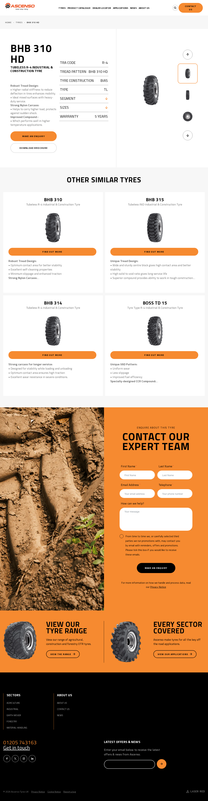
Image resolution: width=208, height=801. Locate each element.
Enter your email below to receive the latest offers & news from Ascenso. (132, 752)
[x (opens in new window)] (15, 758)
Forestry (12, 721)
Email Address (130, 485)
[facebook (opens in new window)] (6, 758)
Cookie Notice (54, 791)
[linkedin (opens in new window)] (32, 758)
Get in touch (16, 747)
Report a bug (69, 791)
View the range (61, 654)
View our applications (173, 654)
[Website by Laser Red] (195, 792)
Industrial (12, 709)
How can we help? (132, 503)
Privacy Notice (158, 587)
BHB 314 (53, 303)
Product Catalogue (79, 8)
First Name (128, 466)
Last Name (165, 466)
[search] (175, 8)
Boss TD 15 (155, 303)
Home (8, 22)
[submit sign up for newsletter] (161, 764)
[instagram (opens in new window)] (23, 758)
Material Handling (17, 727)
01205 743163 (20, 742)
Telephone (165, 485)
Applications (120, 8)
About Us (144, 8)
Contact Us (63, 709)
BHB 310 (53, 199)
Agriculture (13, 703)
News (133, 8)
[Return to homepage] (20, 6)
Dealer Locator (102, 8)
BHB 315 (155, 199)
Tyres (61, 8)
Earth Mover (14, 715)
